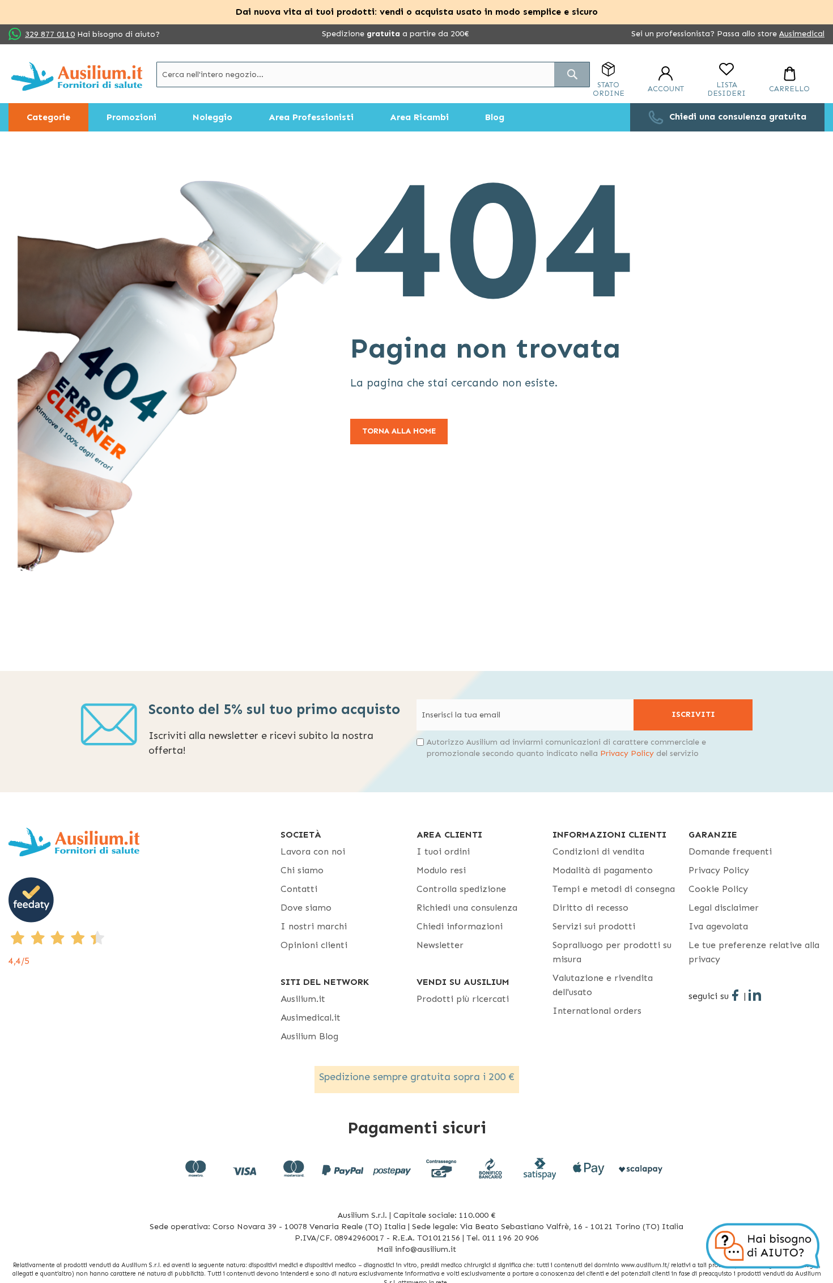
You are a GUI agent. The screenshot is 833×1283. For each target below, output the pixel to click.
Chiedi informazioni (459, 926)
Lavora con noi (312, 851)
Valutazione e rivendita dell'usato (602, 984)
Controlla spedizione (461, 888)
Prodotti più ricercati (462, 998)
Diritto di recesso (590, 907)
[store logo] (76, 76)
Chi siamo (302, 870)
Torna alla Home (399, 431)
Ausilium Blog (309, 1036)
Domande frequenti (730, 851)
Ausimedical (801, 34)
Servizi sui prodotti (593, 926)
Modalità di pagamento (602, 870)
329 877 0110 (50, 34)
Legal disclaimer (723, 907)
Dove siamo (306, 907)
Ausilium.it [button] (302, 998)
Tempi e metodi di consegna (613, 888)
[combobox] (373, 74)
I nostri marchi (313, 926)
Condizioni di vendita (598, 851)
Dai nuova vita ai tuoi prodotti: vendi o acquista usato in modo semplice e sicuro (417, 11)
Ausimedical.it (310, 1017)
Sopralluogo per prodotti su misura (612, 952)
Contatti (298, 888)
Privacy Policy (627, 753)
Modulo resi (441, 870)
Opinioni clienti (313, 945)
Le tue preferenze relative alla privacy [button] (753, 952)
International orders (596, 1010)
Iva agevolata (718, 926)
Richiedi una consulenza (466, 907)
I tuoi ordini (443, 851)
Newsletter (440, 945)
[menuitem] (48, 117)
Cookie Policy (718, 888)
